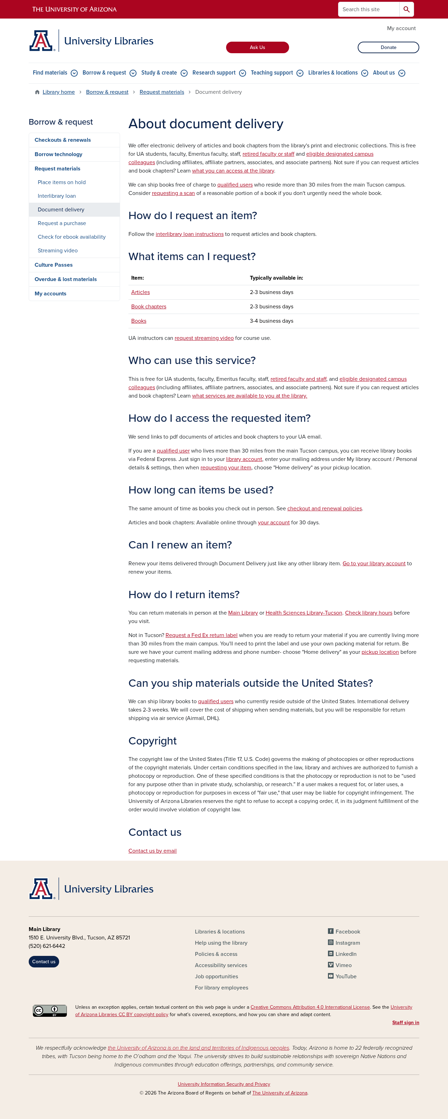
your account (274, 522)
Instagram (348, 942)
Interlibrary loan (57, 196)
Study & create (159, 73)
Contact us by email (152, 850)
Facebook (348, 931)
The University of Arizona (279, 1093)
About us (384, 73)
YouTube (346, 976)
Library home (59, 92)
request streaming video (204, 338)
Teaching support (272, 73)
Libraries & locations (333, 73)
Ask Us (257, 47)
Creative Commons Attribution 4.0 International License (310, 1007)
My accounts (50, 293)
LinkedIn (346, 954)
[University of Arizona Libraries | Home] (91, 40)
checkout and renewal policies (324, 508)
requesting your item (226, 467)
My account (401, 28)
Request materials (162, 92)
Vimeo (344, 965)
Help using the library (221, 942)
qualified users (235, 184)
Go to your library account (374, 563)
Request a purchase (62, 223)
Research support (214, 73)
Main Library (243, 612)
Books (138, 320)
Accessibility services (221, 965)
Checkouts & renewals (63, 140)
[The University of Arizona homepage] (74, 9)
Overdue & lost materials (66, 279)
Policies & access (216, 954)
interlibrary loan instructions (190, 234)
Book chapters (148, 306)
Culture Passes (54, 264)
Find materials (50, 73)
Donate (389, 47)
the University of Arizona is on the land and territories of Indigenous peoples (198, 1047)
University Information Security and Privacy (224, 1084)
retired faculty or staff (268, 154)
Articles (140, 292)
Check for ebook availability (72, 236)
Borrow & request (104, 73)
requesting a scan (173, 193)
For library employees (221, 987)
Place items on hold (62, 182)
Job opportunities (216, 976)
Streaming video (58, 250)
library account (244, 459)
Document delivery (61, 209)
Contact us (44, 962)
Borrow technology (58, 154)
